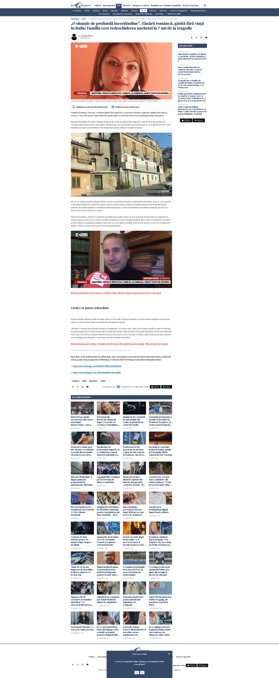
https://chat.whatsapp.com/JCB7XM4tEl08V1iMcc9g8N (97, 372)
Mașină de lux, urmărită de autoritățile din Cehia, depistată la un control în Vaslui (134, 421)
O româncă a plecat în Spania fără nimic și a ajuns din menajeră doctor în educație (159, 571)
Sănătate (124, 10)
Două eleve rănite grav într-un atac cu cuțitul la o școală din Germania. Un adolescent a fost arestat (82, 451)
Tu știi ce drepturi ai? (178, 10)
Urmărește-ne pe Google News (127, 107)
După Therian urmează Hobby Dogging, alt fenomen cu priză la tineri (160, 601)
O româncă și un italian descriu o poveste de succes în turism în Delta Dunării (134, 571)
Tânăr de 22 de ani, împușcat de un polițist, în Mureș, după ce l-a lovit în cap (82, 571)
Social (143, 10)
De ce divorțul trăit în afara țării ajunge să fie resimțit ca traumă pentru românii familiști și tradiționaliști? (108, 631)
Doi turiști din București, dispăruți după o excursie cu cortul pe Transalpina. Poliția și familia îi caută (108, 421)
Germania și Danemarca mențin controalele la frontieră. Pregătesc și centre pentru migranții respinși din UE (160, 421)
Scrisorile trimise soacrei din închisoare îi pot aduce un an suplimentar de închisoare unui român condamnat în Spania (134, 631)
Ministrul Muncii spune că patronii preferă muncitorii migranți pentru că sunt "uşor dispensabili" (107, 571)
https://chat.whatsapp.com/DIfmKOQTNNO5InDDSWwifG (97, 366)
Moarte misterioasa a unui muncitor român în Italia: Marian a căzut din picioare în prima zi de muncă (116, 293)
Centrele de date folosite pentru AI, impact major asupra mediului (81, 541)
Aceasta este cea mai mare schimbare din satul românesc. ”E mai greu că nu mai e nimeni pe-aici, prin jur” (160, 481)
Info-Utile (163, 10)
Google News (126, 386)
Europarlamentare (198, 10)
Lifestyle (126, 5)
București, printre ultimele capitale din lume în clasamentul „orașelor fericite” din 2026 (133, 481)
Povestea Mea (104, 14)
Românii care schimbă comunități (166, 5)
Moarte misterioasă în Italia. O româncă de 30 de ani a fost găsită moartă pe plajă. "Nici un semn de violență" (119, 344)
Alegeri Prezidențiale (143, 14)
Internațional (109, 5)
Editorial (152, 10)
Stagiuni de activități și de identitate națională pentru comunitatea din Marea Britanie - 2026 (108, 511)
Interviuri (159, 14)
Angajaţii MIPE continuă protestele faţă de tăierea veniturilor (108, 479)
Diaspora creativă (141, 5)
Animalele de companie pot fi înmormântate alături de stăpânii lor (108, 599)
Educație (114, 10)
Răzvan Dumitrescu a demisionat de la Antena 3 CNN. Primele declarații (82, 511)
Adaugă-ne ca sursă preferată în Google (92, 107)
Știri (119, 5)
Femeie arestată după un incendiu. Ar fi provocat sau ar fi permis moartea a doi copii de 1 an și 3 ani (133, 541)
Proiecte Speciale (190, 5)
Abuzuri (134, 10)
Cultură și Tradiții (174, 14)
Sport (105, 10)
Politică (97, 5)
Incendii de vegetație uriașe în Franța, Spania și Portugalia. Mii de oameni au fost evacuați (160, 451)
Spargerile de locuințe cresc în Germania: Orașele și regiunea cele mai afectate (108, 541)
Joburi (87, 10)
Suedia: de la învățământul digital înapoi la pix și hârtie (159, 509)
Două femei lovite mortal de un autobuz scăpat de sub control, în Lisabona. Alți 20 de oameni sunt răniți (134, 451)
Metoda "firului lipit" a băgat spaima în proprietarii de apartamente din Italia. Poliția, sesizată (82, 481)
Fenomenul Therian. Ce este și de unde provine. (82, 628)
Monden (96, 10)
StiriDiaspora (75, 19)
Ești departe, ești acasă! (122, 14)
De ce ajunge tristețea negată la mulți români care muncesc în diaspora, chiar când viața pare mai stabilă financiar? (159, 631)
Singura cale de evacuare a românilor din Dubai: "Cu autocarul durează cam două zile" (82, 601)
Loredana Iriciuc (87, 36)
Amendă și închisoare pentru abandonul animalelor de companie (133, 601)
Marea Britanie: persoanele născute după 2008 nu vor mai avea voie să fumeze (133, 511)
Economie (77, 10)
